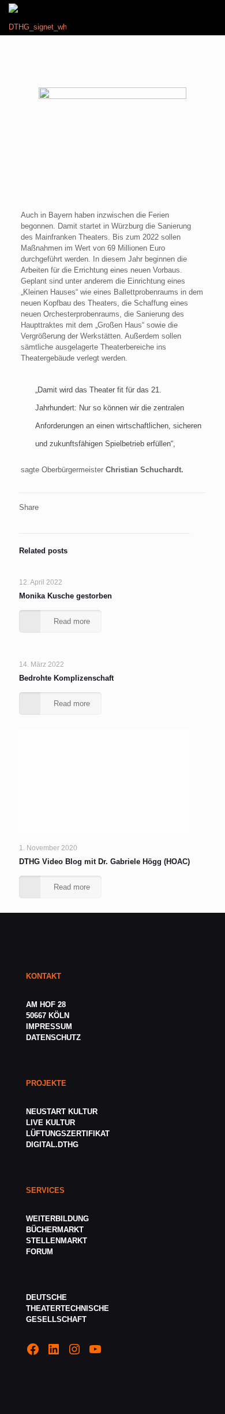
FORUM (39, 1251)
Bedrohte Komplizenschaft (66, 678)
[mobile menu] (209, 17)
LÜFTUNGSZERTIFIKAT (68, 1133)
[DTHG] (37, 17)
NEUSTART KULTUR (61, 1111)
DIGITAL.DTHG (52, 1144)
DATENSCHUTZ (54, 1037)
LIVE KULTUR (50, 1122)
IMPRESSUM (49, 1026)
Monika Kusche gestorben (65, 596)
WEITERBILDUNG (57, 1218)
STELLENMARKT (56, 1240)
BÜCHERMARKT (55, 1229)
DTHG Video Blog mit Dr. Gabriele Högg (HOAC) (104, 861)
